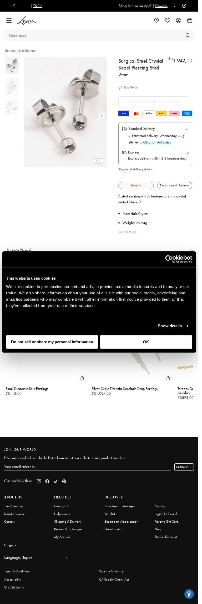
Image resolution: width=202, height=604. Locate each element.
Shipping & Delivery (67, 519)
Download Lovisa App (119, 504)
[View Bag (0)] (189, 20)
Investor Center (14, 511)
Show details (170, 326)
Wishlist (109, 511)
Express (133, 152)
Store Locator (113, 526)
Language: (13, 555)
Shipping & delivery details (135, 169)
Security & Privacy (111, 569)
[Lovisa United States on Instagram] (39, 479)
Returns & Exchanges (68, 526)
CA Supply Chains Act (114, 577)
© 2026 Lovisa (14, 585)
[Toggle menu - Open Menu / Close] (9, 20)
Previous (30, 116)
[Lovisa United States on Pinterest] (64, 479)
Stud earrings (27, 50)
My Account (62, 534)
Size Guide (131, 88)
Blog (157, 526)
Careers (9, 519)
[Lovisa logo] (27, 21)
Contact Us (61, 504)
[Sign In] (178, 20)
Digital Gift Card (165, 511)
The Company (13, 504)
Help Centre (62, 511)
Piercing (159, 504)
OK (146, 342)
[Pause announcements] (183, 6)
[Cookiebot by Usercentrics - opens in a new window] (169, 259)
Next (102, 116)
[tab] (136, 185)
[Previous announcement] (15, 6)
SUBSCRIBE (184, 464)
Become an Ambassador (121, 519)
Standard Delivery (142, 128)
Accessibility (12, 577)
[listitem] (66, 112)
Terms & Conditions (17, 569)
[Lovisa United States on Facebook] (47, 479)
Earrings (10, 50)
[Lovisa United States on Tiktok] (56, 479)
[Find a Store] (156, 20)
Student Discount (165, 534)
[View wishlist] (167, 20)
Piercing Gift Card (166, 519)
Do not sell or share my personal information (52, 342)
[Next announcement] (173, 6)
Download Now (145, 5)
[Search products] (188, 35)
